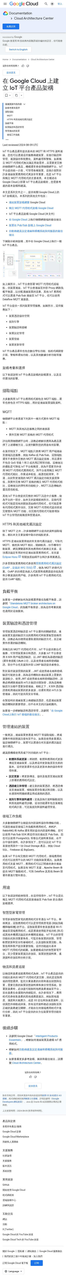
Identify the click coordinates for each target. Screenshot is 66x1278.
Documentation (20, 13)
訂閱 (36, 1263)
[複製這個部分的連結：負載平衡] (21, 592)
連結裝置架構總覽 (19, 202)
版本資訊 (7, 1166)
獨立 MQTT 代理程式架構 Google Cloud (31, 208)
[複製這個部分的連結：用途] (13, 888)
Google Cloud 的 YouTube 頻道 (18, 1234)
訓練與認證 (8, 1205)
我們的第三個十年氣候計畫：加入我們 (23, 1256)
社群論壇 (7, 1155)
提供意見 (11, 72)
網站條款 (31, 1251)
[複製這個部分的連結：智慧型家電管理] (28, 913)
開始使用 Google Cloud (14, 1190)
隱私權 (21, 1251)
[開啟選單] (5, 4)
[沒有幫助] (27, 65)
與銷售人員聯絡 (10, 1141)
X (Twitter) (8, 1229)
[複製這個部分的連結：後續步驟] (21, 1028)
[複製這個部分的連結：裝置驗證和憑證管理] (40, 624)
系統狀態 (7, 1171)
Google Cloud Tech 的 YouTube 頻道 (21, 1239)
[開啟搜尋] (46, 4)
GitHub (6, 1185)
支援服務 (7, 1160)
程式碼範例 (8, 1195)
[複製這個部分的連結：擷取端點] (21, 391)
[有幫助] (23, 65)
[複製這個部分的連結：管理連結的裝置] (32, 727)
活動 (5, 1224)
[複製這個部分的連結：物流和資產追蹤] (28, 967)
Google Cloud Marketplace (16, 1136)
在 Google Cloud (18, 219)
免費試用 (10, 26)
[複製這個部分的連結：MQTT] (15, 412)
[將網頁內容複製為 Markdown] (16, 95)
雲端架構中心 (9, 1200)
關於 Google (9, 1251)
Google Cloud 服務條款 (50, 1251)
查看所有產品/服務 (12, 1126)
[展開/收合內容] (24, 104)
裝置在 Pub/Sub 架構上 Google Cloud (30, 225)
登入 (60, 4)
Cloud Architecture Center (34, 18)
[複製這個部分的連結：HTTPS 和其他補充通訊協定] (45, 524)
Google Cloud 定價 (12, 1131)
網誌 (5, 1219)
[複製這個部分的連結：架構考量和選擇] (28, 368)
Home (5, 59)
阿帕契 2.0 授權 (30, 1098)
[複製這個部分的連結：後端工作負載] (25, 816)
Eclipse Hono (10, 557)
